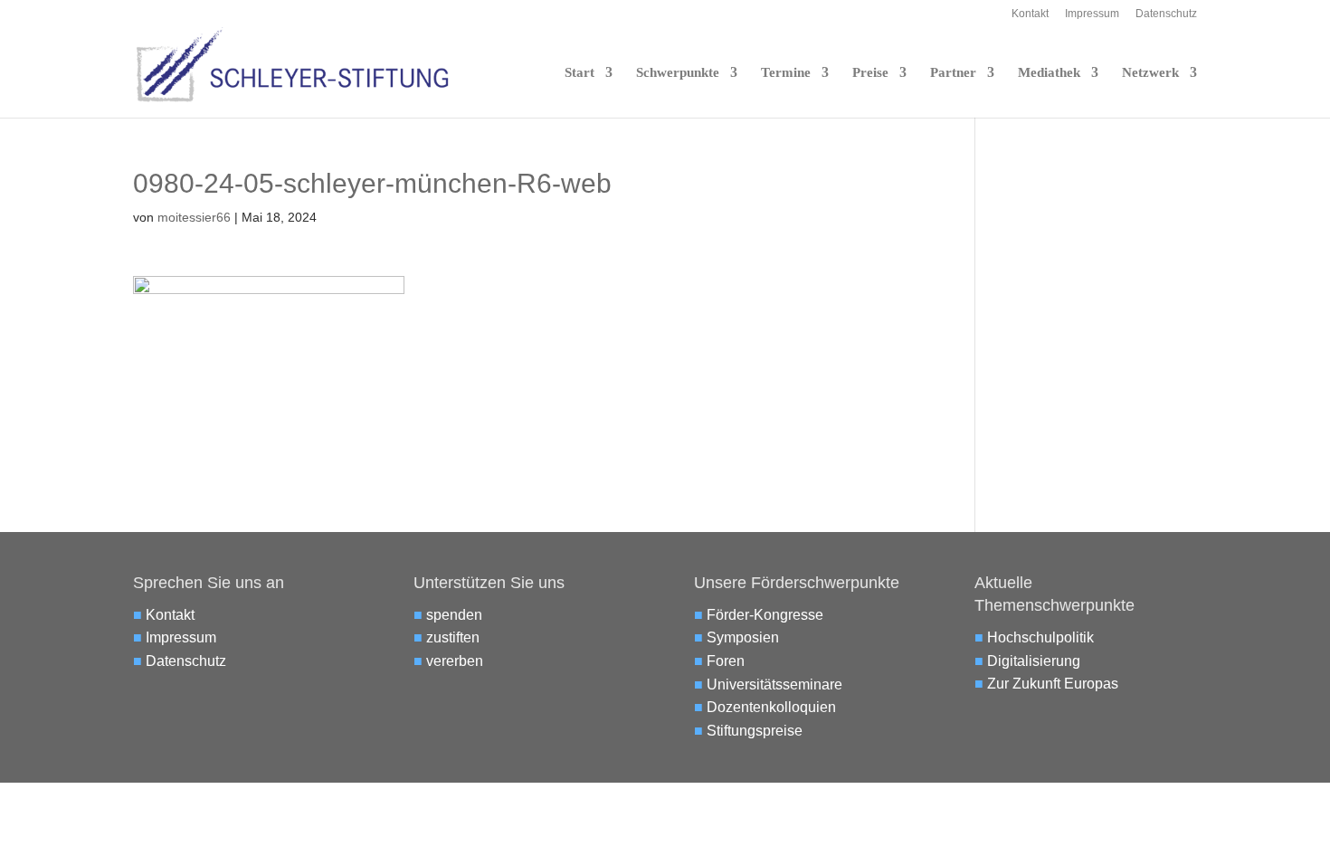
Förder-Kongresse (765, 615)
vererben (454, 661)
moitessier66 (194, 217)
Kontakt (1030, 14)
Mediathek (1049, 73)
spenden (454, 615)
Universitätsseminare (774, 684)
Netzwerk (1150, 73)
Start (579, 73)
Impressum (1092, 14)
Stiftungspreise (755, 730)
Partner (953, 73)
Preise (870, 73)
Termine (786, 73)
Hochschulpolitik (1040, 637)
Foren (726, 661)
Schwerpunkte (677, 73)
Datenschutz (1166, 14)
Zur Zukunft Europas (1052, 683)
